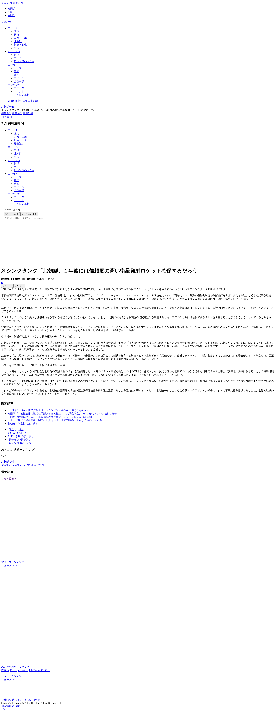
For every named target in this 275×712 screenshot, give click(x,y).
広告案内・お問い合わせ (26, 699)
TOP (3, 709)
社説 (16, 54)
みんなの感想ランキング (15, 667)
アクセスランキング (12, 562)
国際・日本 (20, 38)
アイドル (19, 78)
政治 (16, 31)
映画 (16, 74)
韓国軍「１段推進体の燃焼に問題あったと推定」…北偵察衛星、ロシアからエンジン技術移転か (62, 413)
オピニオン (14, 51)
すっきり (23, 670)
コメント (19, 91)
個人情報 (6, 706)
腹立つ (5, 670)
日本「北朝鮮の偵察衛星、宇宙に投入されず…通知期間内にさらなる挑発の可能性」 (56, 420)
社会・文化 (20, 44)
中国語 (11, 15)
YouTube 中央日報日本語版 (23, 100)
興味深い (34, 670)
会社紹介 (6, 699)
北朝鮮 (18, 41)
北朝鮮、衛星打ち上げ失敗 (23, 423)
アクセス (19, 88)
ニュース (13, 28)
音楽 (16, 71)
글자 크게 (19, 285)
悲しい (13, 670)
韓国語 (11, 8)
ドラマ (18, 68)
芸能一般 (19, 81)
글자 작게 (7, 285)
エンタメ (13, 64)
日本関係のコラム (24, 61)
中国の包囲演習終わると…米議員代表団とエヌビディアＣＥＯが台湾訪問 (50, 417)
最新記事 (6, 22)
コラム (18, 58)
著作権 (16, 706)
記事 (8, 461)
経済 (16, 34)
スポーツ (19, 48)
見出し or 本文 (11, 214)
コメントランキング (12, 676)
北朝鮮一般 (7, 106)
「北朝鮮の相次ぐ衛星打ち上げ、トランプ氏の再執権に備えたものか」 (48, 410)
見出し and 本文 (29, 214)
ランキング (14, 84)
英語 (10, 12)
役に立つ (44, 670)
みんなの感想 (21, 94)
